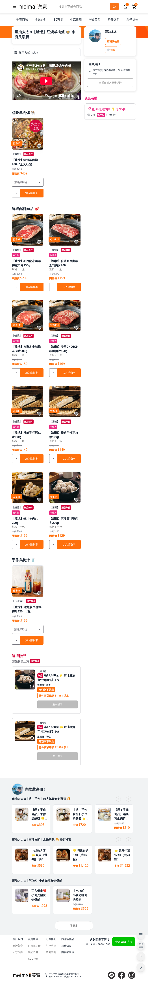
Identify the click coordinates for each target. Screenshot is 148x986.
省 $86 (16, 411)
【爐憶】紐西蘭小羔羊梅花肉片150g (26, 263)
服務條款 (66, 945)
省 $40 (16, 143)
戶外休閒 (113, 20)
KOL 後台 (33, 958)
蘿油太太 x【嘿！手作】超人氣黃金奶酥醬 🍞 (41, 799)
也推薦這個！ (36, 789)
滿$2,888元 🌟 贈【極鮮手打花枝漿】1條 (56, 729)
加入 (31, 193)
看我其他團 (113, 41)
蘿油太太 (111, 31)
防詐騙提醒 (67, 939)
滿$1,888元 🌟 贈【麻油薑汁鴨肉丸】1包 (56, 677)
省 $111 (54, 239)
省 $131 (54, 325)
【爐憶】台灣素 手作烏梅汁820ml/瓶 (27, 609)
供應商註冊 (34, 945)
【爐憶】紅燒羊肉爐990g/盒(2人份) (25, 162)
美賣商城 (22, 20)
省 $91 (16, 239)
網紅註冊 (33, 952)
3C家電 (58, 20)
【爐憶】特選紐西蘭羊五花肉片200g (63, 263)
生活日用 (76, 20)
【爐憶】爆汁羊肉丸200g (25, 520)
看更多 (74, 925)
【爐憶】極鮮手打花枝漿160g (63, 435)
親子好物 (132, 20)
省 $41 (16, 497)
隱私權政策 (67, 952)
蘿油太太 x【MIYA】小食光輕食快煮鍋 (37, 880)
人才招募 (18, 952)
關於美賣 (18, 945)
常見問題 (51, 952)
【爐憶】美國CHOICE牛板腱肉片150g (64, 349)
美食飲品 (95, 20)
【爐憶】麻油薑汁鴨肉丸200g (63, 520)
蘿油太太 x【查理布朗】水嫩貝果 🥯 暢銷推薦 (41, 840)
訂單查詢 (51, 945)
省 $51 (54, 497)
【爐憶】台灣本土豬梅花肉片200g (26, 349)
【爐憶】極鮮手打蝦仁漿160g (26, 435)
